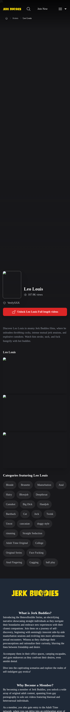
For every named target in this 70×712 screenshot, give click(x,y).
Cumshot (10, 504)
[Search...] (28, 8)
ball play (50, 562)
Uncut (9, 523)
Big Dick (27, 504)
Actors (15, 18)
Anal (61, 485)
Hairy (9, 494)
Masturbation (44, 485)
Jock (36, 514)
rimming (10, 533)
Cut (25, 514)
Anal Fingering (14, 562)
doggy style (43, 523)
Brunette (25, 485)
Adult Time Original (17, 543)
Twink (49, 514)
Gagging (33, 562)
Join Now (43, 8)
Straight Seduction (32, 533)
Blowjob (23, 494)
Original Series (14, 552)
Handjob (44, 504)
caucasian (25, 523)
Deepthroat (41, 494)
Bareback (11, 514)
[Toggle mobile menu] (62, 8)
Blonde (9, 485)
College (39, 543)
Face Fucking (36, 552)
